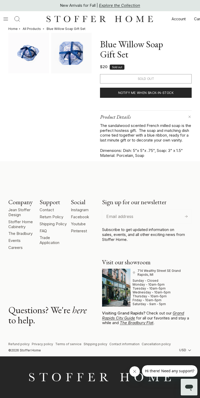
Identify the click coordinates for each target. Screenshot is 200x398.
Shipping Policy (53, 223)
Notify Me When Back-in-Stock (146, 93)
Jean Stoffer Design (19, 212)
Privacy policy (42, 344)
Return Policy (51, 216)
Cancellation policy (156, 344)
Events (14, 240)
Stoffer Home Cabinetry (20, 224)
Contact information (124, 344)
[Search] (17, 19)
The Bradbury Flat (136, 322)
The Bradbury (20, 233)
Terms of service (68, 344)
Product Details (115, 116)
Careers (15, 247)
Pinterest (79, 230)
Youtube (78, 223)
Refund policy (19, 344)
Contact (47, 209)
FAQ (43, 230)
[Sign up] (186, 216)
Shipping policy (95, 344)
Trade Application (49, 240)
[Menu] (5, 19)
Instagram (80, 209)
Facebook (80, 216)
